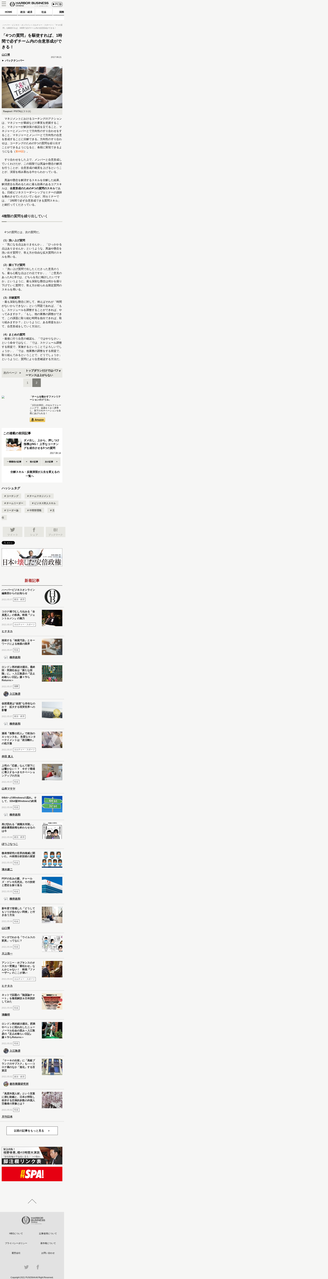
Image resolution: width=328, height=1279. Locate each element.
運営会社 (16, 1253)
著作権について (48, 1243)
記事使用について (48, 1233)
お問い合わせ (48, 1253)
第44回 (19, 151)
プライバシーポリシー (16, 1243)
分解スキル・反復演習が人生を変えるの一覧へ (35, 473)
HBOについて (16, 1233)
